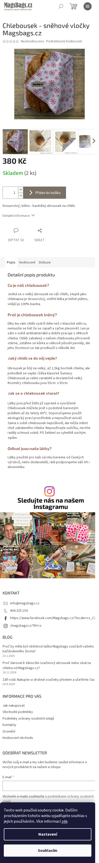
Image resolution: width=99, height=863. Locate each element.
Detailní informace (16, 215)
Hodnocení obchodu (18, 737)
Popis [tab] (11, 262)
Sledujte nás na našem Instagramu (51, 503)
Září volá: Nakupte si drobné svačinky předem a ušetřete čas (49, 679)
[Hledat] (61, 6)
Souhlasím (47, 850)
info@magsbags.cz (24, 603)
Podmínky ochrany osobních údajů (28, 718)
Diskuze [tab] (45, 262)
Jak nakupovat (14, 705)
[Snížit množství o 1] (20, 195)
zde (64, 821)
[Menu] (87, 6)
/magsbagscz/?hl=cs (26, 625)
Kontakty (9, 724)
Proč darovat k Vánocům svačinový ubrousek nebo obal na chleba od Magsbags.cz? (47, 665)
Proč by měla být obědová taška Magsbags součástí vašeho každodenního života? (48, 649)
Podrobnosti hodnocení (64, 41)
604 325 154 (19, 610)
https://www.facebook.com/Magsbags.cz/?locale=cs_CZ (53, 618)
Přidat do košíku (48, 192)
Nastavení (47, 834)
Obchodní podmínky (18, 712)
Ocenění (9, 731)
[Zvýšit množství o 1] (20, 190)
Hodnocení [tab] (27, 262)
